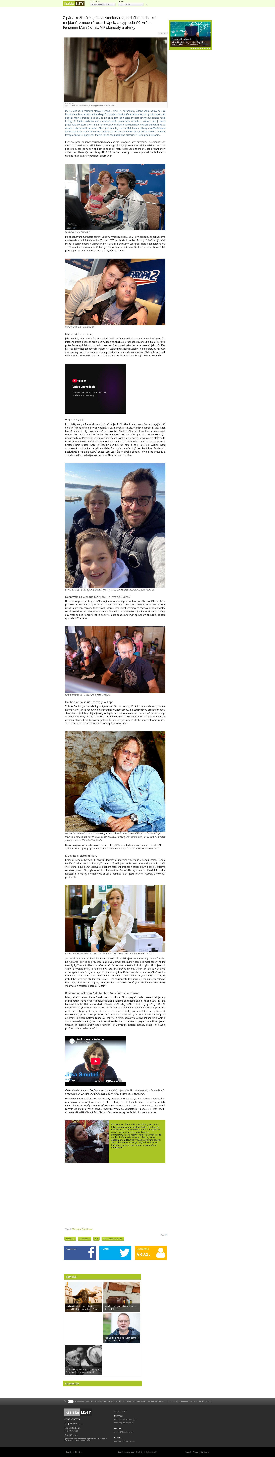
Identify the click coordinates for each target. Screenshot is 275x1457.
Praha (70, 1401)
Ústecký (118, 1401)
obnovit (146, 4)
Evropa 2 (70, 1238)
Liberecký (127, 1401)
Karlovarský (108, 1401)
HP (96, 1238)
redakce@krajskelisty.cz (123, 1423)
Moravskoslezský (197, 1401)
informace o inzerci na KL (124, 1441)
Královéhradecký (139, 1401)
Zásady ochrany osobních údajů (130, 1452)
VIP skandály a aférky (112, 1238)
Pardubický (152, 1401)
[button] (103, 4)
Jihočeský (89, 1401)
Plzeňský (98, 1401)
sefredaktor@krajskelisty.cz (125, 1419)
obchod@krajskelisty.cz (123, 1432)
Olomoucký (184, 1401)
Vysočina (162, 1401)
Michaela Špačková (82, 1229)
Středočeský (79, 1401)
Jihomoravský (173, 1401)
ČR (65, 1401)
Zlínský (208, 1401)
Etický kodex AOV (150, 1452)
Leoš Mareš (85, 1238)
